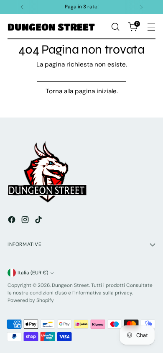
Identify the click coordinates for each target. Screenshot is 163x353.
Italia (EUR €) (33, 272)
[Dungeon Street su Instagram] (26, 221)
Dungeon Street (70, 285)
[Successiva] (141, 7)
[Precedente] (22, 7)
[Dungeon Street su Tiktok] (39, 221)
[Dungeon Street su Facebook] (13, 221)
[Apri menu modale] (151, 27)
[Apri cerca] (115, 27)
